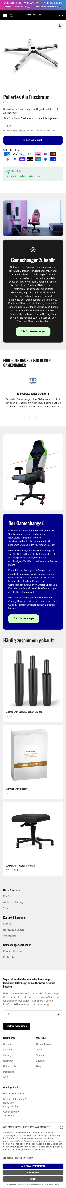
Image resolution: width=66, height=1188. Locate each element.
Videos (7, 908)
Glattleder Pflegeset (16, 789)
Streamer (41, 1055)
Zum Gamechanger (23, 618)
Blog (38, 1066)
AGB (5, 1077)
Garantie (7, 1044)
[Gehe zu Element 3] (36, 90)
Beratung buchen (13, 930)
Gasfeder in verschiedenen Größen (24, 712)
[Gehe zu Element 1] (29, 90)
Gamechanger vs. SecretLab (12, 1114)
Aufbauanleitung (13, 902)
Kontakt (7, 924)
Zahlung (7, 1055)
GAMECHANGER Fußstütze (20, 866)
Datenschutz (9, 1066)
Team (39, 1050)
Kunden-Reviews (13, 951)
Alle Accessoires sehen (33, 331)
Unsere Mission (44, 1044)
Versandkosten (19, 130)
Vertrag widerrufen (16, 1026)
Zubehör (40, 1061)
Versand (7, 1050)
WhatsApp (9, 936)
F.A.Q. (6, 896)
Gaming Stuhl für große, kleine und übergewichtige (15, 1103)
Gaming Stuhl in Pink (13, 1094)
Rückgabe (8, 1061)
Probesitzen (10, 957)
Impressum (9, 1072)
